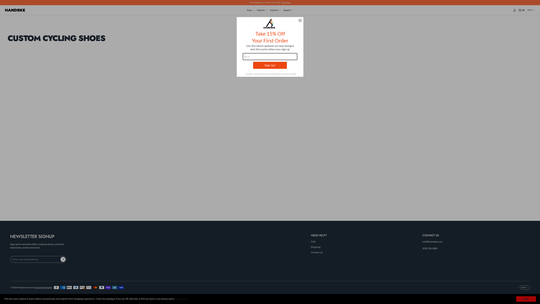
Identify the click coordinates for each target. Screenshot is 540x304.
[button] (300, 20)
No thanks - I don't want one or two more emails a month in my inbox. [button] (270, 74)
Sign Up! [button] (270, 65)
